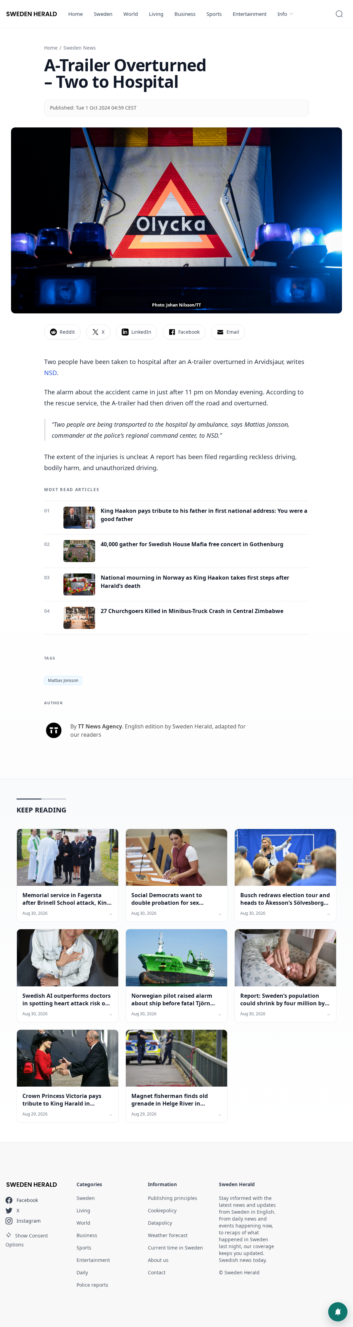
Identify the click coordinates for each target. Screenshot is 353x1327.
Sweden (103, 13)
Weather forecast (168, 1235)
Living (156, 13)
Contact (156, 1272)
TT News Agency (100, 726)
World (130, 13)
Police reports (92, 1285)
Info (282, 13)
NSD (50, 373)
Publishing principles (172, 1198)
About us (158, 1260)
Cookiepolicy (162, 1210)
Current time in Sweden (175, 1247)
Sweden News (79, 47)
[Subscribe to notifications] (337, 1311)
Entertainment (249, 13)
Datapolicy (160, 1223)
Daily (82, 1272)
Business (184, 13)
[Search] (339, 14)
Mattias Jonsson (63, 680)
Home (75, 13)
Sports (214, 13)
